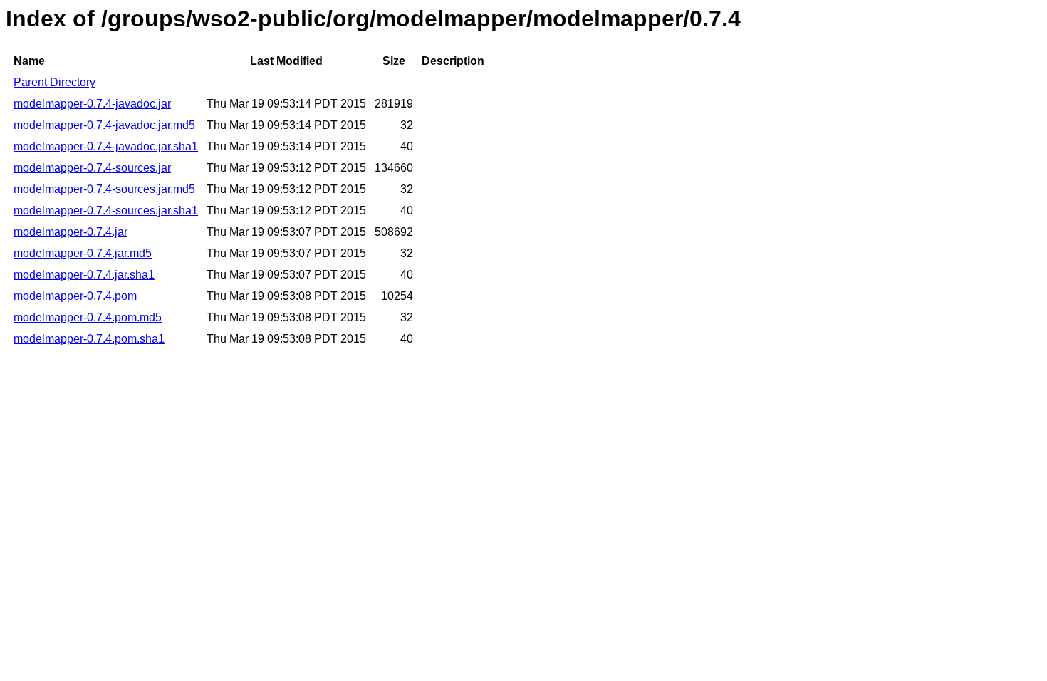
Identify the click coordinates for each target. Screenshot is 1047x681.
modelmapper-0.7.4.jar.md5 (83, 253)
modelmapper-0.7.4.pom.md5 (88, 317)
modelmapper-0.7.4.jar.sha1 (84, 275)
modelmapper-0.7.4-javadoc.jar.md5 (104, 125)
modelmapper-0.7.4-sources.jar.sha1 (106, 210)
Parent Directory (54, 82)
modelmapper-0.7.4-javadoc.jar (92, 104)
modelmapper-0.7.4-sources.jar (92, 168)
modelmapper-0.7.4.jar (70, 232)
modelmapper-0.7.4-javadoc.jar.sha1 (106, 146)
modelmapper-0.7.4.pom (75, 296)
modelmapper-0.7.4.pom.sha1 (89, 339)
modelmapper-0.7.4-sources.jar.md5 (104, 189)
